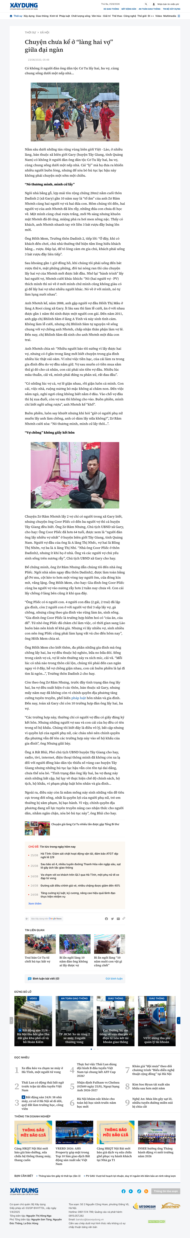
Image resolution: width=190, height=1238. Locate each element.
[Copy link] (123, 919)
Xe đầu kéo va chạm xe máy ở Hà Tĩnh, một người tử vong (42, 1070)
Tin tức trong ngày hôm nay (58, 846)
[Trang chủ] (11, 16)
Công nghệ (130, 15)
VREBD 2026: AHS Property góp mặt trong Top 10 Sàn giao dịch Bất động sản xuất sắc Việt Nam (73, 1156)
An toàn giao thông (149, 9)
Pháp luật (64, 15)
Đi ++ (151, 15)
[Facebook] (106, 919)
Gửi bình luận (114, 978)
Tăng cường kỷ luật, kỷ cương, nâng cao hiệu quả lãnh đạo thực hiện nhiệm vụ (78, 895)
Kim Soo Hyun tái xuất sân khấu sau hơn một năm (151, 1086)
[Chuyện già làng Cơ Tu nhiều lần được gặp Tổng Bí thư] (37, 828)
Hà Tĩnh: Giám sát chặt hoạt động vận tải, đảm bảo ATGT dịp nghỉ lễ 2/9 (79, 855)
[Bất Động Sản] (144, 1206)
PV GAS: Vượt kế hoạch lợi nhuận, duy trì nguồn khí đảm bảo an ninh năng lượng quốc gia (137, 1175)
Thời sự (18, 15)
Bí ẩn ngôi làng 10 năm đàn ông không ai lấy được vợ (73, 961)
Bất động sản (129, 9)
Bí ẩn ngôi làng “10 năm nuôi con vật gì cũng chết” (108, 961)
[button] (91, 1049)
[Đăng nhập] (154, 4)
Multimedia (169, 15)
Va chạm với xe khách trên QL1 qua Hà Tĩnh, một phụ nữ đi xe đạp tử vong (80, 876)
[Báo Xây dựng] (24, 6)
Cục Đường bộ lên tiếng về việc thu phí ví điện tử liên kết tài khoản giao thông (115, 1036)
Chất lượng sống (80, 15)
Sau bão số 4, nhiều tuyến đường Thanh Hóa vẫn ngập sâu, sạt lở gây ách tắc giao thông (81, 866)
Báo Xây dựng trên (39, 919)
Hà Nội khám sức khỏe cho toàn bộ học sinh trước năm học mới (96, 1102)
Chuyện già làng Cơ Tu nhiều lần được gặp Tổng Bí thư (85, 824)
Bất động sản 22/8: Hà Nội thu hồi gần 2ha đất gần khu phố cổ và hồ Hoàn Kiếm (33, 1036)
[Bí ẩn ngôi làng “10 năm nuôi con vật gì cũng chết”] (109, 944)
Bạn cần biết (23, 1176)
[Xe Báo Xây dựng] (170, 1205)
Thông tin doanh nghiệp (32, 1116)
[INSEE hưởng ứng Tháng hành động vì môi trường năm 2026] (157, 1132)
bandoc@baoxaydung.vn (90, 1219)
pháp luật (78, 698)
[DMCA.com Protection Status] (157, 1221)
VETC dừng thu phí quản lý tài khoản (156, 1040)
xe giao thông (111, 9)
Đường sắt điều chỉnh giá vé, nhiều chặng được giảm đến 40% (80, 885)
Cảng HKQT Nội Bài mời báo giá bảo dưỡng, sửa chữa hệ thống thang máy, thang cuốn (32, 1154)
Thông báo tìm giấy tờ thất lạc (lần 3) (59, 1175)
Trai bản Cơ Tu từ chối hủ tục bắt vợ (37, 959)
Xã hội (44, 32)
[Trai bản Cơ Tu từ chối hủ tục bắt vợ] (40, 944)
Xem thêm (34, 903)
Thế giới (142, 15)
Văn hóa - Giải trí (101, 15)
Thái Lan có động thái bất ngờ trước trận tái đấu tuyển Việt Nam (43, 1086)
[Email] (118, 919)
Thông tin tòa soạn (166, 1191)
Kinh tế (54, 15)
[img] (75, 112)
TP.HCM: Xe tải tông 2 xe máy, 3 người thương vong (74, 1038)
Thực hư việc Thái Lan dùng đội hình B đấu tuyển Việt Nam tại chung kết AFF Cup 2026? (97, 1070)
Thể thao (117, 15)
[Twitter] (112, 919)
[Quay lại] (27, 919)
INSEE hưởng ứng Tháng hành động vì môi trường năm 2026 (156, 1152)
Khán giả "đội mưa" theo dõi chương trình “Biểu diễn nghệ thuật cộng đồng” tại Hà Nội (153, 1070)
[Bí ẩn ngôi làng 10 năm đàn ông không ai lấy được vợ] (74, 944)
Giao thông (42, 15)
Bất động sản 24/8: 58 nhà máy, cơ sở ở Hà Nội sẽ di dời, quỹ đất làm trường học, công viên (42, 1103)
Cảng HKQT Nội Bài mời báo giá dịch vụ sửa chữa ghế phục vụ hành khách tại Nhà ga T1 (114, 1154)
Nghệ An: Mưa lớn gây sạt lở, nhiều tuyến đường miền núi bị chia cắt (152, 1102)
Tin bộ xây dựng (171, 9)
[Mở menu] (178, 16)
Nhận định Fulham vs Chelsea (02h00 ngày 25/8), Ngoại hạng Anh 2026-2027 (98, 1086)
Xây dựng (29, 15)
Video (158, 15)
